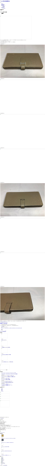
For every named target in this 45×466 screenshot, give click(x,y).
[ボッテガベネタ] (3, 463)
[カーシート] (2, 459)
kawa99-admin (2, 326)
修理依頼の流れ (2, 4)
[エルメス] (2, 458)
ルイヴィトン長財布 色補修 (3, 331)
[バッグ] (2, 457)
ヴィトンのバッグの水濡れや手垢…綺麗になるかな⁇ (7, 382)
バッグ (2, 388)
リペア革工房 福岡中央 (5, 465)
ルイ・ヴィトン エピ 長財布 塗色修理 (5, 379)
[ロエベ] (2, 460)
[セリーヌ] (2, 462)
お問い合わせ (2, 7)
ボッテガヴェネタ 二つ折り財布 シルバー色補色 (6, 354)
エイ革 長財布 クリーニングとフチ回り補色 (5, 347)
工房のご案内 (2, 5)
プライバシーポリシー (2, 432)
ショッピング (4, 8)
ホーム (2, 3)
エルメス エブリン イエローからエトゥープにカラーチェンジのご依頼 (8, 438)
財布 (1, 327)
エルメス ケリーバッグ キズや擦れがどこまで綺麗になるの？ (8, 376)
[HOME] (5, 1)
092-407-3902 (5, 323)
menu (0, 2)
